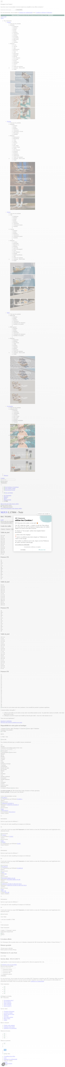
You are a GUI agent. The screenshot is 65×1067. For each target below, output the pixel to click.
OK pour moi (42, 549)
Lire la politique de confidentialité (22, 544)
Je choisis (23, 549)
